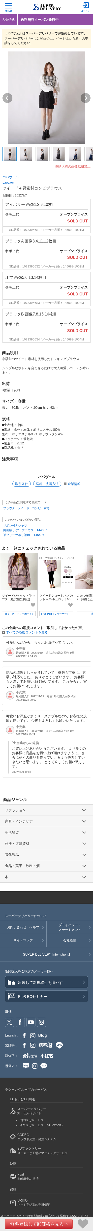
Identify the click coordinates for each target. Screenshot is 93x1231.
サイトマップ (23, 940)
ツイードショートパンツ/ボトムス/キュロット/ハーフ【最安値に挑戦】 (56, 599)
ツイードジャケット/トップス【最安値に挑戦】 (18, 597)
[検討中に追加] (33, 605)
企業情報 (74, 484)
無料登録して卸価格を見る (37, 1224)
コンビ (36, 508)
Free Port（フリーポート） (19, 613)
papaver (8, 182)
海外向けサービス (42, 1125)
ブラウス (9, 508)
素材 (46, 508)
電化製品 (12, 855)
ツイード (24, 508)
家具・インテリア (19, 821)
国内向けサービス (32, 1120)
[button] (7, 98)
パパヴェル (10, 177)
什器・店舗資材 (17, 843)
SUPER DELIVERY (46, 954)
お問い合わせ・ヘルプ (23, 927)
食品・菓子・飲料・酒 (22, 866)
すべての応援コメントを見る (27, 632)
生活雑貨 (12, 832)
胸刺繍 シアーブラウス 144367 (25, 530)
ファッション (15, 810)
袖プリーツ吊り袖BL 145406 (23, 535)
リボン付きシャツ (15, 525)
